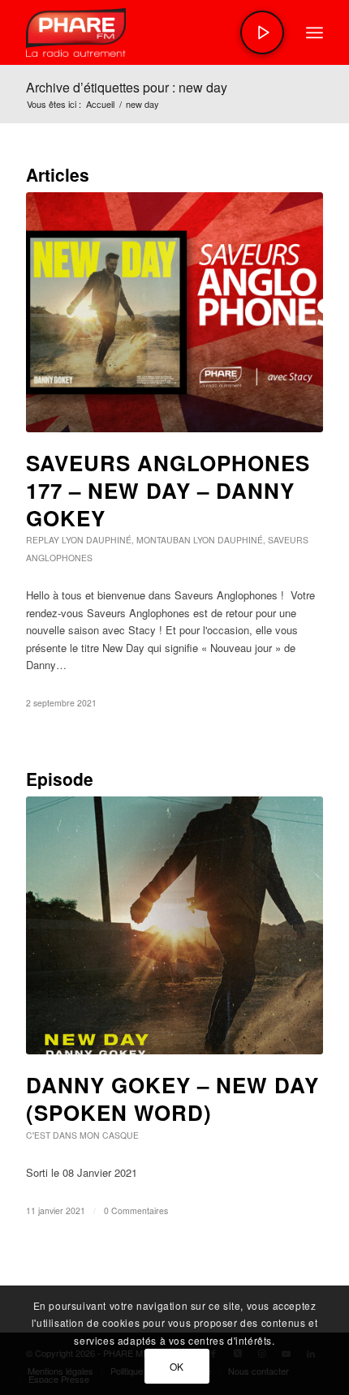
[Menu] (314, 32)
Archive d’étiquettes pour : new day (126, 87)
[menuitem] (314, 32)
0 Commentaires (136, 1210)
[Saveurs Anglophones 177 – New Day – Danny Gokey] (174, 312)
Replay (42, 540)
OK (177, 1366)
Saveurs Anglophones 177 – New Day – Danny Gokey (168, 490)
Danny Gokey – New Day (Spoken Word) (172, 1098)
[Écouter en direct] (262, 32)
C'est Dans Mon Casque (82, 1135)
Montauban (163, 540)
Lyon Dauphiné (96, 540)
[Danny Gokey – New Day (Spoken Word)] (174, 925)
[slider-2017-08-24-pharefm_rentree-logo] (144, 32)
